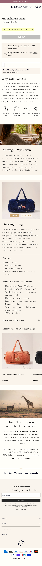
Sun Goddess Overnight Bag (13, 374)
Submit (21, 500)
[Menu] (2, 6)
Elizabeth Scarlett (23, 559)
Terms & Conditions (21, 509)
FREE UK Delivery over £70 (20, 1)
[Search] (33, 6)
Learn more (12, 49)
